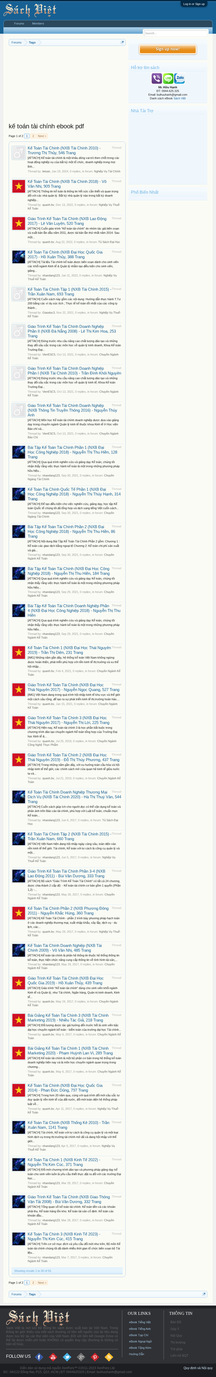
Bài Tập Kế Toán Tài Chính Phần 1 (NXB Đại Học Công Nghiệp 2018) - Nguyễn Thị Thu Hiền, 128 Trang (72, 452)
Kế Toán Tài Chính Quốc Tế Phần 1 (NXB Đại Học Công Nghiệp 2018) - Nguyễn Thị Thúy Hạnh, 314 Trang (74, 494)
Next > (42, 136)
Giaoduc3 (48, 312)
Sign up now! (168, 49)
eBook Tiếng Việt (140, 1322)
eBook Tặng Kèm (140, 1347)
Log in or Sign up (194, 4)
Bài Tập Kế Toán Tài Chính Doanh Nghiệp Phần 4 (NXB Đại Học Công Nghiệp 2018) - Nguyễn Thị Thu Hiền (74, 610)
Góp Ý (174, 1329)
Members (38, 23)
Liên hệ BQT (179, 1355)
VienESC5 (48, 354)
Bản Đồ (175, 1322)
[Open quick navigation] (122, 42)
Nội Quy (176, 1335)
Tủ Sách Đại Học (109, 242)
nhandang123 (51, 275)
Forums (19, 23)
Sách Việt (180, 98)
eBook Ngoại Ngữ (140, 1341)
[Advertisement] (67, 85)
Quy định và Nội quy (198, 1368)
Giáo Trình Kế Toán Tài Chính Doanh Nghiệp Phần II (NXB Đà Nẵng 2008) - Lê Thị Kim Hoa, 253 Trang (72, 331)
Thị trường (177, 1342)
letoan (46, 171)
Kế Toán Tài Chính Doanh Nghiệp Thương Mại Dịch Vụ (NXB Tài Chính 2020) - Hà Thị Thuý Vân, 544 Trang (74, 797)
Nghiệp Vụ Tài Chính (107, 171)
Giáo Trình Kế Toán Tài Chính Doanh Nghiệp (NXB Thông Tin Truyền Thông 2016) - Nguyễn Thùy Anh (72, 410)
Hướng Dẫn (136, 1354)
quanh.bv (48, 204)
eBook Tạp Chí (138, 1335)
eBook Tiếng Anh (140, 1328)
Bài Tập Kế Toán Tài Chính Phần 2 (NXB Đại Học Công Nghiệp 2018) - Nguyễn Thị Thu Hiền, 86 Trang (71, 531)
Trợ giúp (176, 1349)
